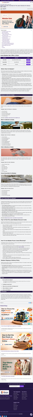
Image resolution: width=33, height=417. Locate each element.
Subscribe (21, 386)
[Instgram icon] (2, 416)
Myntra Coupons (24, 393)
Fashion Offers (16, 397)
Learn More (20, 413)
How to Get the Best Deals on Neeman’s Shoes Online (10, 351)
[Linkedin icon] (4, 416)
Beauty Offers (16, 393)
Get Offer (28, 62)
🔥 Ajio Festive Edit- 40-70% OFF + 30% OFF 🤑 (22, 0)
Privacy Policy (16, 405)
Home (1, 4)
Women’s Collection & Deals (5, 33)
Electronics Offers (16, 394)
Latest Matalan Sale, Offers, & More (6, 31)
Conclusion (3, 47)
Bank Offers (15, 408)
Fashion (6, 4)
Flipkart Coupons (24, 394)
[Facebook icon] (1, 416)
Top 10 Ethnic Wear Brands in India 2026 (7, 376)
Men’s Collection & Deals (5, 35)
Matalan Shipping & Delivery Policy (6, 45)
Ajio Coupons (24, 397)
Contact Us (15, 409)
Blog (3, 4)
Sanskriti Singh (4, 8)
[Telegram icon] (6, 416)
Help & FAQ (15, 406)
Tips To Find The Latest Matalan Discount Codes (8, 43)
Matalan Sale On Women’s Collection (7, 34)
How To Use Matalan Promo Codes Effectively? (8, 44)
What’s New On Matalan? (5, 32)
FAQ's (3, 46)
